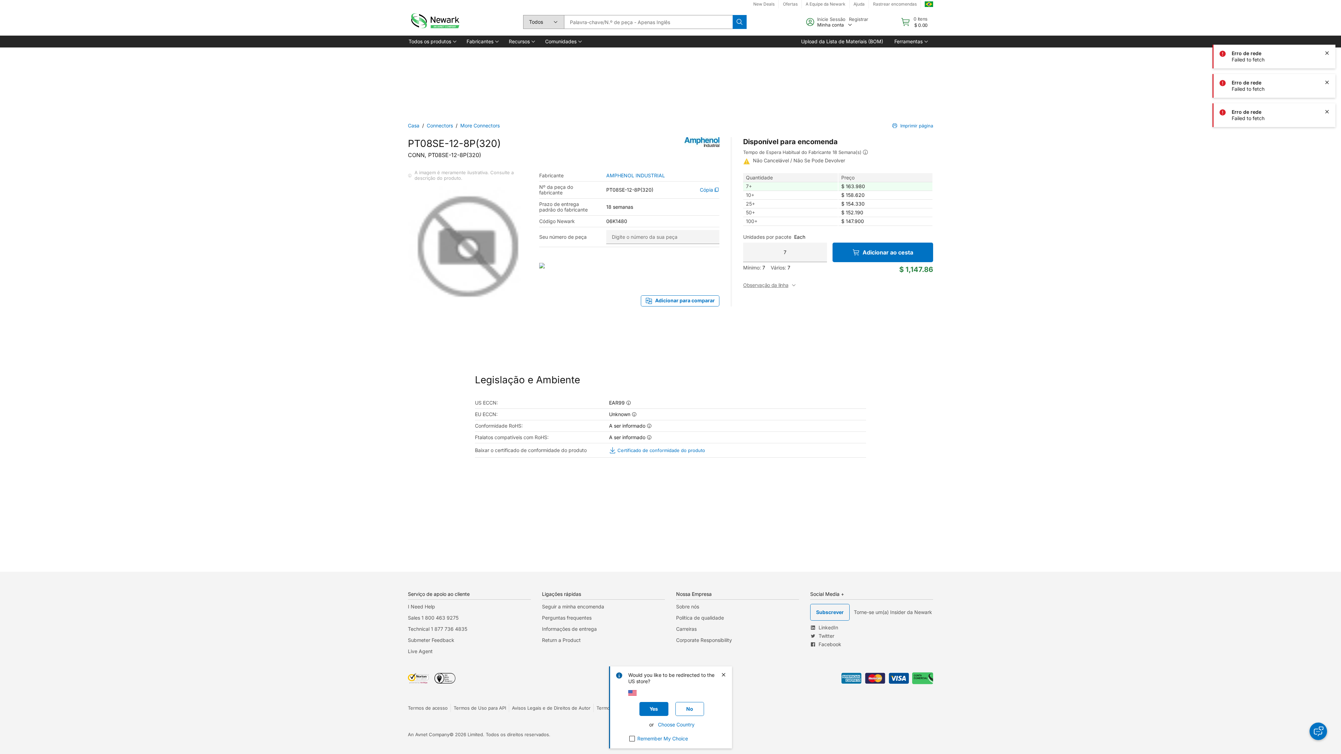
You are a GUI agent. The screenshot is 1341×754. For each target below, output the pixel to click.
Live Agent (420, 651)
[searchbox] (648, 22)
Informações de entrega (569, 629)
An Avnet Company (428, 734)
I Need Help (421, 606)
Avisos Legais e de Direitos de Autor (551, 708)
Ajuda (859, 4)
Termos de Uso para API (480, 708)
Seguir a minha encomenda (573, 606)
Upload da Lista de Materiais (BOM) (842, 41)
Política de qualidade (700, 618)
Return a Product (561, 640)
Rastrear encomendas (895, 4)
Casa (413, 125)
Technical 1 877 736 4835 (437, 629)
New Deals (764, 4)
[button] (432, 41)
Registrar (858, 19)
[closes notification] (1327, 23)
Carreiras (686, 629)
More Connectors (480, 125)
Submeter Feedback (431, 640)
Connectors (440, 125)
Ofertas (790, 4)
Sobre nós (687, 606)
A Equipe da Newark (825, 4)
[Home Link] (434, 22)
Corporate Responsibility (704, 640)
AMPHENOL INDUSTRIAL (635, 175)
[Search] (740, 22)
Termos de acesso (428, 708)
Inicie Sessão (831, 19)
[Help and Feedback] (1318, 731)
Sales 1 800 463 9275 (433, 618)
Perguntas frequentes (567, 618)
